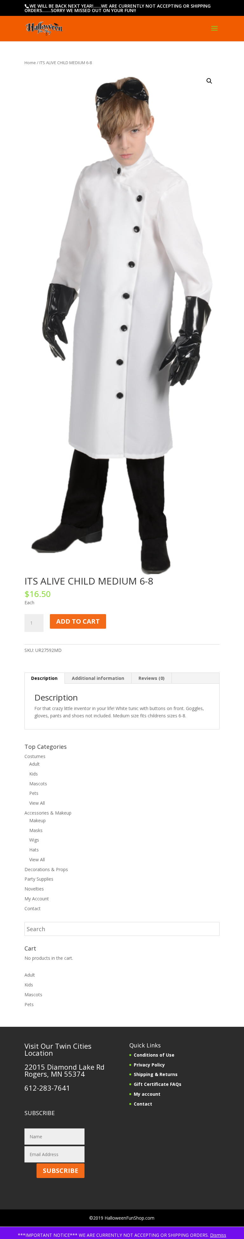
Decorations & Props (46, 869)
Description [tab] (44, 678)
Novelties (34, 889)
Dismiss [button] (218, 1235)
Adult (34, 764)
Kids (33, 774)
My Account (36, 899)
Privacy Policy (149, 1065)
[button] (209, 81)
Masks (36, 830)
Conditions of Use (154, 1055)
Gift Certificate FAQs (157, 1084)
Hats (34, 850)
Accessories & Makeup (47, 813)
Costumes (34, 756)
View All (37, 803)
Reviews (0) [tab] (152, 678)
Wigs (34, 840)
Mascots (38, 784)
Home (30, 62)
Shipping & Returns (156, 1074)
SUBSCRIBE (60, 1170)
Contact (32, 908)
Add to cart (78, 621)
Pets (33, 793)
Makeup (37, 820)
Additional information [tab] (98, 678)
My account (147, 1094)
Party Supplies (38, 879)
